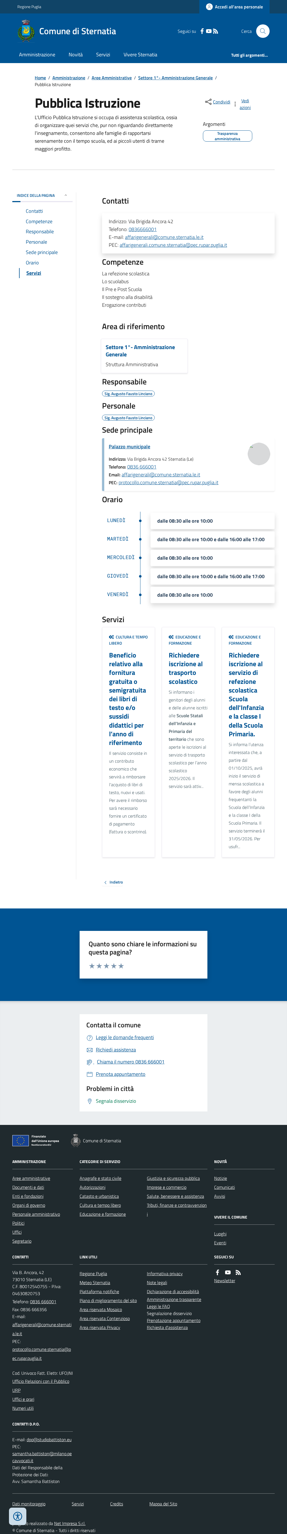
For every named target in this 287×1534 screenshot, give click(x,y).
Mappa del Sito (163, 1503)
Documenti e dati (28, 1187)
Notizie (220, 1178)
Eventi (220, 1242)
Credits (116, 1503)
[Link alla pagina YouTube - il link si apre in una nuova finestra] (208, 31)
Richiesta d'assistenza (167, 1327)
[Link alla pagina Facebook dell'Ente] (217, 1272)
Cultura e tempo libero (100, 1205)
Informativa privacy (165, 1273)
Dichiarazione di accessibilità (173, 1291)
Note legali (157, 1282)
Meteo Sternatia (95, 1282)
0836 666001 (141, 466)
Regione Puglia (29, 7)
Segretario (21, 1241)
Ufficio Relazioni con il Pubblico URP (40, 1386)
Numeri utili (23, 1408)
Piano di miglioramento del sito (108, 1300)
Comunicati (224, 1187)
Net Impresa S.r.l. (69, 1523)
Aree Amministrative (112, 77)
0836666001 (143, 229)
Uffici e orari (23, 1399)
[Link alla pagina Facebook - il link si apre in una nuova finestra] (202, 31)
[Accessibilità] (17, 1516)
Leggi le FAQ (158, 1306)
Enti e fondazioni (27, 1196)
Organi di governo (28, 1205)
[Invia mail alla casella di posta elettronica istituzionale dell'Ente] (42, 1329)
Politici (18, 1223)
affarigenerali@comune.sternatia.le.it (164, 237)
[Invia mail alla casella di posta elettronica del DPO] (49, 1439)
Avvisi (219, 1196)
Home (40, 77)
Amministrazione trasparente (174, 1299)
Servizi (103, 54)
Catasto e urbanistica (99, 1196)
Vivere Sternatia (140, 54)
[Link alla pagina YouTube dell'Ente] (227, 1272)
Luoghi (220, 1233)
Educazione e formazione (103, 1214)
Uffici (17, 1232)
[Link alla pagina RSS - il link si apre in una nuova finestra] (215, 31)
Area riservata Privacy (100, 1327)
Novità (76, 54)
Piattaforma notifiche (99, 1291)
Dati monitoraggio (28, 1503)
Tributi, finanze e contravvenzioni (177, 1209)
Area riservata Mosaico (101, 1309)
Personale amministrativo (36, 1214)
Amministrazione (37, 54)
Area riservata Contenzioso (105, 1318)
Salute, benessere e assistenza (175, 1196)
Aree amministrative (31, 1178)
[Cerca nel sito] (261, 31)
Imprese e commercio (166, 1187)
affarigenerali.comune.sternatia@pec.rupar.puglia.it (173, 245)
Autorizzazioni (92, 1187)
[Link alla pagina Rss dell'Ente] (238, 1272)
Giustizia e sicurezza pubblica (173, 1178)
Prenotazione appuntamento (173, 1320)
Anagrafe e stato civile (100, 1178)
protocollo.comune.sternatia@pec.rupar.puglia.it (168, 482)
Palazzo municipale (129, 446)
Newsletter (224, 1280)
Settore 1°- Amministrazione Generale (175, 77)
